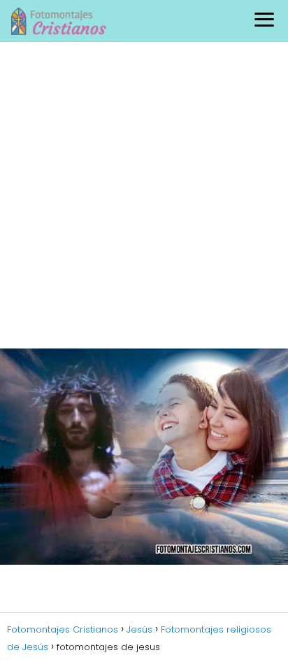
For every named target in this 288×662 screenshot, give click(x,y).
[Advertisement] (144, 193)
